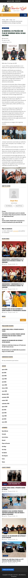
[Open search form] (18, 15)
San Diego (4, 446)
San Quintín (4, 452)
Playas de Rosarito (6, 443)
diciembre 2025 (5, 394)
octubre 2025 (5, 400)
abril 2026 (4, 382)
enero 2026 (4, 391)
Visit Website (9, 206)
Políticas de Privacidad (8, 569)
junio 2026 (4, 375)
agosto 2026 (4, 369)
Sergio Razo (5, 38)
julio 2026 (4, 372)
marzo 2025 (4, 422)
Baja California (5, 28)
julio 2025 (4, 409)
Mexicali (3, 440)
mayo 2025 (4, 416)
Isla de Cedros (5, 437)
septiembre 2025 (5, 403)
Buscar (3, 316)
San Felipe (4, 449)
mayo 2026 (4, 379)
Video (25, 15)
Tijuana (3, 462)
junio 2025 (4, 412)
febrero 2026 (5, 388)
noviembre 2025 (5, 397)
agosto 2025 (4, 406)
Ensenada (4, 434)
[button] (2, 15)
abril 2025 (4, 419)
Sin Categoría (5, 455)
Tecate (3, 459)
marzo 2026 (4, 385)
